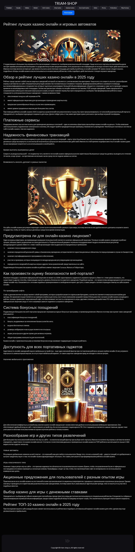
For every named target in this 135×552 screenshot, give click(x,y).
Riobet (36, 8)
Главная (9, 8)
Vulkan (27, 8)
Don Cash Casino (84, 8)
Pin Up (104, 8)
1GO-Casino (46, 8)
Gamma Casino (70, 8)
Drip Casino (57, 8)
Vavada (18, 8)
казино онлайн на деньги (105, 124)
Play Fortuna (125, 8)
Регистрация (68, 12)
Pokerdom (113, 8)
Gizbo (95, 8)
